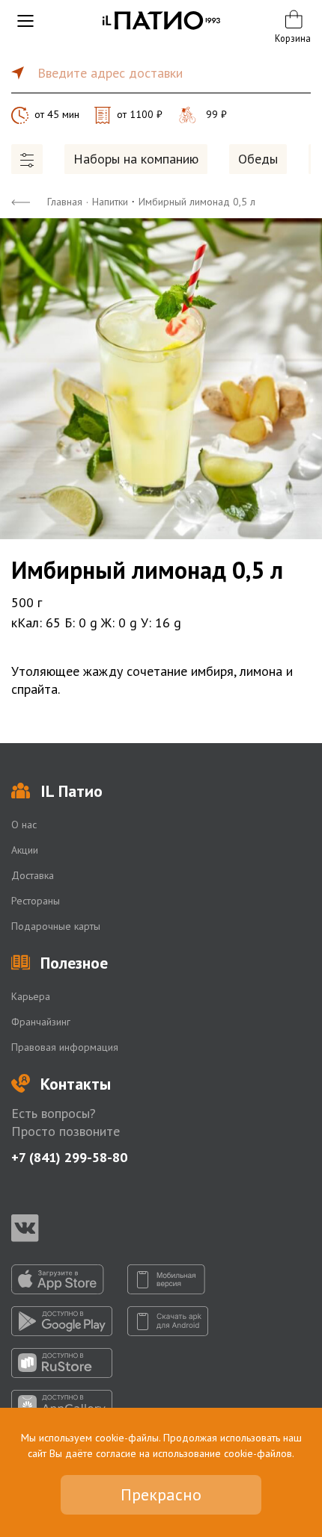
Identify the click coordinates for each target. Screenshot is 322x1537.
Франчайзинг (40, 1021)
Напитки (110, 201)
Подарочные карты (55, 926)
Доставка (32, 875)
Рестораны (35, 900)
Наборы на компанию (135, 158)
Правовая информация (64, 1047)
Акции (24, 850)
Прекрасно (161, 1494)
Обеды (258, 158)
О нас (24, 824)
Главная (64, 201)
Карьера (30, 996)
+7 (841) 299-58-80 (69, 1157)
